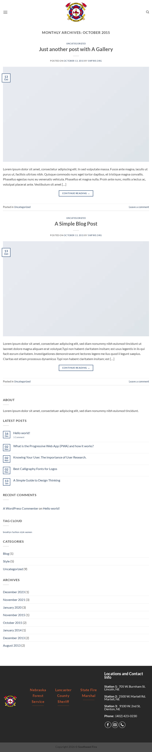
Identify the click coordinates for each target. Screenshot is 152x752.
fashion (15, 532)
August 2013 (12, 645)
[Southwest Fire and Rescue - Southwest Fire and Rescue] (76, 12)
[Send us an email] (115, 725)
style (22, 532)
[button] (5, 12)
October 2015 (12, 622)
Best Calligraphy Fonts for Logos (35, 469)
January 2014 (12, 630)
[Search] (147, 12)
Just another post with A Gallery (76, 49)
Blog (6, 553)
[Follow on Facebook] (108, 725)
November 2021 (14, 599)
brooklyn (7, 532)
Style (6, 561)
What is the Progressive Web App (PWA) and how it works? (53, 446)
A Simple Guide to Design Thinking (36, 480)
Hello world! (21, 433)
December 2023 (14, 592)
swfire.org (95, 60)
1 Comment (21, 437)
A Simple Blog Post (76, 224)
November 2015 (14, 615)
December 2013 (14, 638)
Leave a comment (139, 207)
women (28, 532)
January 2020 (12, 607)
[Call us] (122, 725)
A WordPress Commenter (20, 508)
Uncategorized (76, 43)
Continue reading (76, 193)
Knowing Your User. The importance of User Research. (49, 457)
